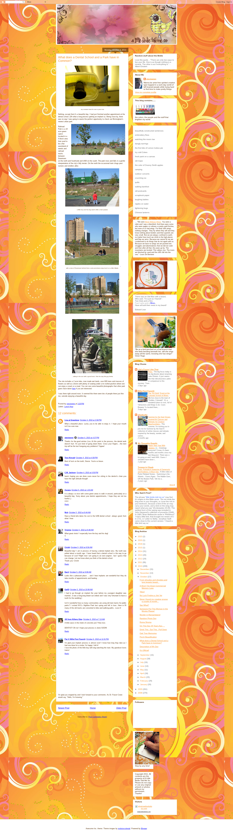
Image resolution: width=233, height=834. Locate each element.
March (143, 677)
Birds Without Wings (153, 222)
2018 (140, 544)
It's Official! (144, 650)
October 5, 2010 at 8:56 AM (81, 547)
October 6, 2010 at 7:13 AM (94, 619)
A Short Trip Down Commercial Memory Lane (153, 587)
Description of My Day (149, 646)
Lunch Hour (68, 407)
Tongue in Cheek (145, 467)
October (144, 577)
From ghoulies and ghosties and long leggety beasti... (153, 581)
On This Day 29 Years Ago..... (152, 626)
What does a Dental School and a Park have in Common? (154, 642)
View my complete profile (145, 92)
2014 (140, 551)
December (145, 569)
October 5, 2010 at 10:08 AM (81, 590)
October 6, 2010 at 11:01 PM (97, 639)
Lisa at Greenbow (72, 420)
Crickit (67, 547)
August (143, 659)
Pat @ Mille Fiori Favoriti (75, 639)
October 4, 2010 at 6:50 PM (87, 473)
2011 (140, 562)
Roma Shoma (145, 622)
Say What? (144, 605)
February (144, 681)
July (142, 662)
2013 (140, 555)
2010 (140, 566)
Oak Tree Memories (148, 633)
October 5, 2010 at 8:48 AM (83, 530)
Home (93, 708)
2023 (140, 536)
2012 (140, 559)
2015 (140, 547)
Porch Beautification (148, 637)
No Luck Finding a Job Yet (151, 595)
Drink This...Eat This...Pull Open (153, 629)
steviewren (69, 438)
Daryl (67, 572)
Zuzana (68, 490)
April (142, 673)
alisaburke (142, 415)
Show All (172, 485)
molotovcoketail (124, 829)
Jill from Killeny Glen (73, 619)
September (145, 655)
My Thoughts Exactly (147, 443)
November (145, 573)
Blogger (144, 829)
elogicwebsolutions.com (144, 811)
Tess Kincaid (70, 458)
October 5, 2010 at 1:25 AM (82, 490)
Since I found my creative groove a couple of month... (154, 600)
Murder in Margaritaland (150, 615)
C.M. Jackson (70, 473)
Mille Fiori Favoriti (146, 391)
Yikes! (142, 592)
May (142, 670)
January (144, 684)
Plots (150, 372)
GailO (67, 590)
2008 (140, 693)
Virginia (68, 530)
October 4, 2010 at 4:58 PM (87, 458)
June (142, 666)
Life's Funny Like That (148, 369)
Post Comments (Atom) (97, 717)
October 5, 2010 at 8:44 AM (80, 512)
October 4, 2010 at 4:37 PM (88, 438)
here (74, 389)
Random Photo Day (148, 618)
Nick (66, 512)
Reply (67, 430)
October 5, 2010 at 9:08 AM (80, 572)
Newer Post (63, 708)
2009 (140, 689)
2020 (140, 540)
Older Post (121, 708)
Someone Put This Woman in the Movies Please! (154, 610)
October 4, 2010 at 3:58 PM (91, 420)
